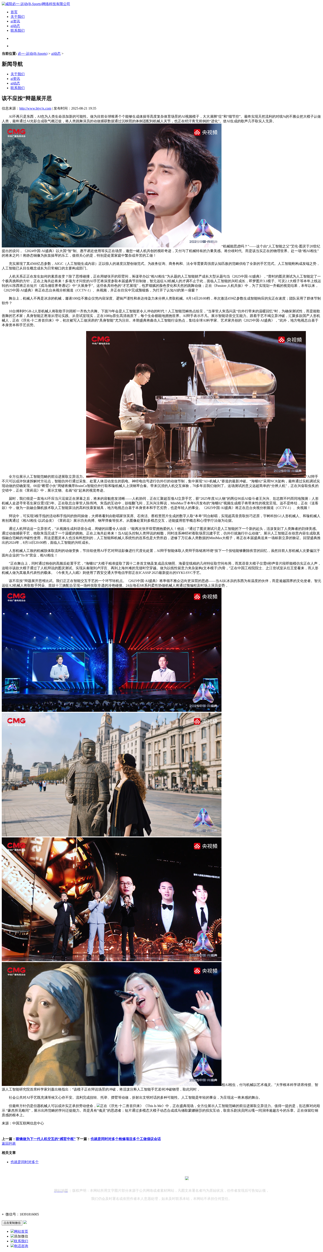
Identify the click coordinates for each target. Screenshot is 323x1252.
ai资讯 (15, 21)
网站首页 (21, 1231)
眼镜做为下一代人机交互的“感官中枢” (46, 1139)
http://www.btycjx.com (35, 108)
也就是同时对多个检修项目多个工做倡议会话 (126, 1139)
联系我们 (18, 30)
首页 (14, 12)
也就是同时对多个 (25, 1162)
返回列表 (9, 1143)
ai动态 (15, 26)
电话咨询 (21, 1246)
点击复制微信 (12, 1223)
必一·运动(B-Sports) (32, 53)
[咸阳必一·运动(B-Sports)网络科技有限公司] (36, 4)
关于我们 (18, 16)
